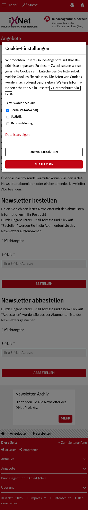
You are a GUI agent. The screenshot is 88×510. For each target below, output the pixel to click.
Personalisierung (22, 123)
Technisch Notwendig (24, 110)
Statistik (16, 116)
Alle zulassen (44, 164)
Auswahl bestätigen (44, 152)
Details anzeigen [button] (17, 135)
